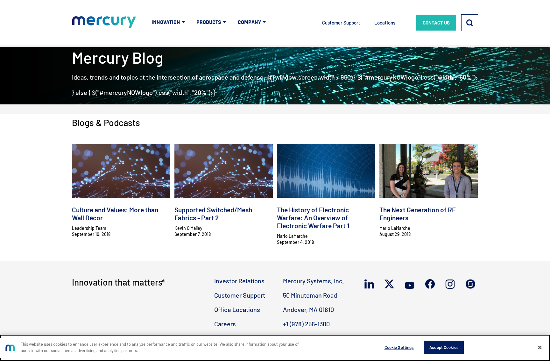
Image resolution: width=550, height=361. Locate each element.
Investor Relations (239, 281)
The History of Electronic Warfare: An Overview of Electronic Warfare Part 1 (313, 218)
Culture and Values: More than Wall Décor (115, 214)
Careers (225, 324)
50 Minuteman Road (310, 295)
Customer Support (341, 22)
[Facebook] (431, 284)
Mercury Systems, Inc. (313, 281)
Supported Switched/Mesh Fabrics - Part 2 (213, 214)
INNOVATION (166, 22)
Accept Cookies (443, 347)
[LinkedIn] (370, 284)
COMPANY (249, 22)
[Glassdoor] (472, 284)
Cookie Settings (399, 347)
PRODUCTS (208, 22)
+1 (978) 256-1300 (306, 324)
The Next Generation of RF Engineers (417, 214)
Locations (384, 22)
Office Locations (237, 309)
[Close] (540, 347)
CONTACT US (436, 22)
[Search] (469, 22)
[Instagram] (451, 284)
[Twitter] (390, 284)
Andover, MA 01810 (308, 309)
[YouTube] (411, 284)
